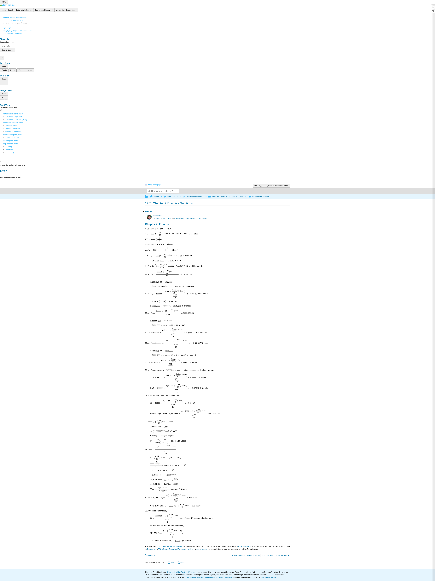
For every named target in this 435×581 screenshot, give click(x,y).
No (182, 563)
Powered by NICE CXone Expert (180, 572)
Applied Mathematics (195, 196)
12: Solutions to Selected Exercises (266, 196)
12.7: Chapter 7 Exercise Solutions (169, 546)
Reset (4, 66)
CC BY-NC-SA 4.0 (245, 546)
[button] (9, 150)
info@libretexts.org (268, 577)
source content (201, 549)
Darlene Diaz (157, 216)
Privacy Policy (190, 577)
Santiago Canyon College (162, 218)
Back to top (149, 555)
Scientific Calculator (13, 132)
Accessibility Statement (222, 577)
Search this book (6, 42)
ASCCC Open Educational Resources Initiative (190, 218)
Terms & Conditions (205, 577)
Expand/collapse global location (288, 196)
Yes (172, 563)
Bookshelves (172, 196)
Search (149, 191)
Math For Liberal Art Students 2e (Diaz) (228, 196)
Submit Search (7, 50)
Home (156, 196)
